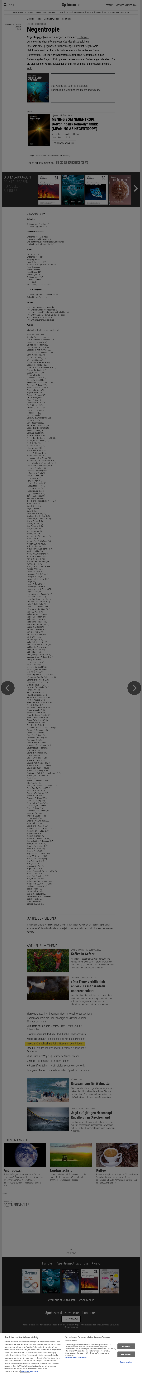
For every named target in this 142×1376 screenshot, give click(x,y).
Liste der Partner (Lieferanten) (76, 1358)
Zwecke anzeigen (126, 1362)
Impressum (34, 1371)
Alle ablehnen (126, 1354)
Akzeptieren (126, 1346)
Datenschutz (25, 1371)
